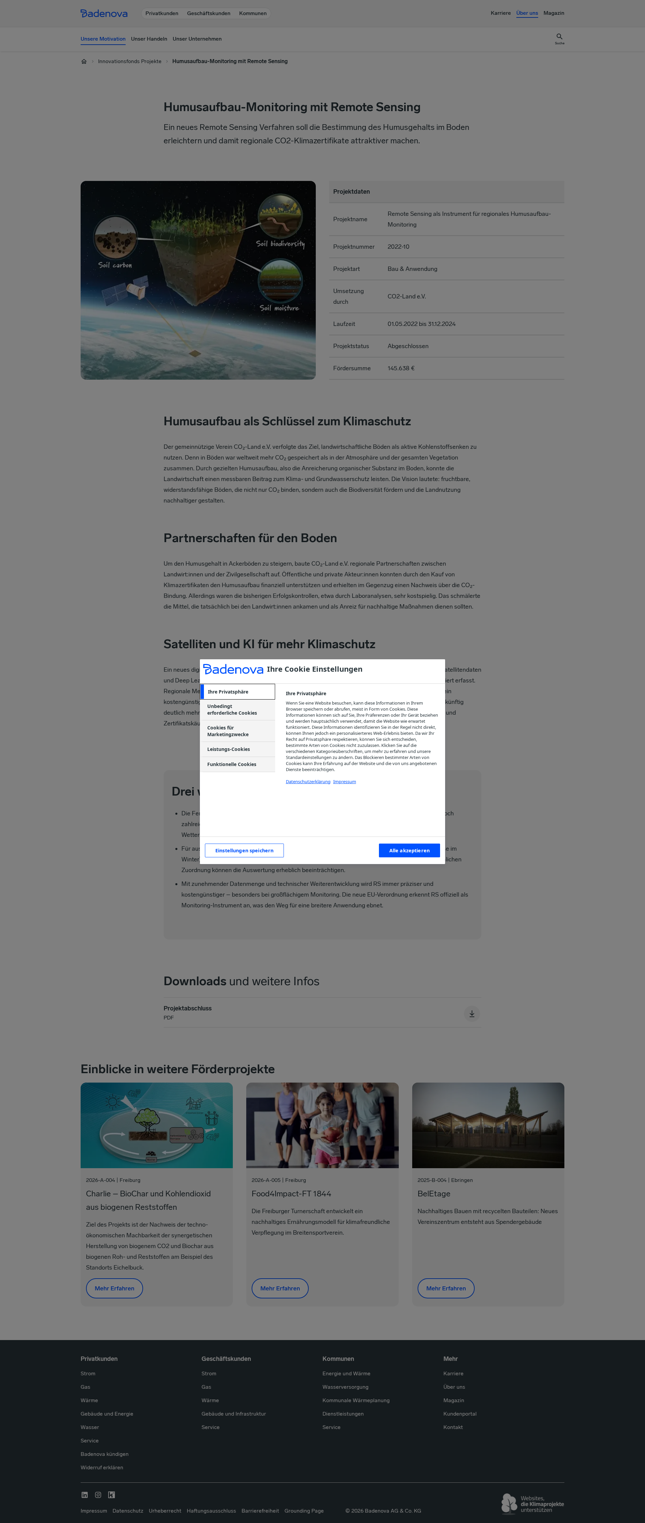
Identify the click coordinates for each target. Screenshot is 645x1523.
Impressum (344, 781)
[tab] (237, 691)
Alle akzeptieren (409, 850)
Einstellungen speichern (244, 850)
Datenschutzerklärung (308, 781)
